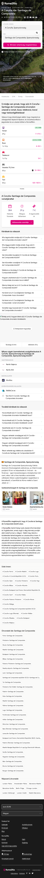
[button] (22, 45)
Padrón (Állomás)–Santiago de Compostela (16, 743)
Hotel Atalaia (7, 507)
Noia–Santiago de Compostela (12, 696)
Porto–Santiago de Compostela (12, 636)
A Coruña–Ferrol (8, 571)
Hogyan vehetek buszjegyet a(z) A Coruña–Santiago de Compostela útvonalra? (18, 444)
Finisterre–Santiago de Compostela (14, 640)
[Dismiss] (40, 76)
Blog (3, 831)
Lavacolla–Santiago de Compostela (14, 733)
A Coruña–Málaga (8, 604)
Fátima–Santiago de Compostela (13, 705)
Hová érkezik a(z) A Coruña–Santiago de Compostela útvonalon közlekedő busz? (17, 414)
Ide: (4, 34)
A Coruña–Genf (8, 595)
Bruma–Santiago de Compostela (13, 766)
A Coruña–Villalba (26, 613)
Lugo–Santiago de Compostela (12, 710)
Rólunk (4, 839)
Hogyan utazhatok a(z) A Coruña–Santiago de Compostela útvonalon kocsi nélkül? (19, 279)
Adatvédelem (14, 873)
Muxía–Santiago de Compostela (13, 645)
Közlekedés (5, 96)
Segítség (25, 843)
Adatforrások (26, 859)
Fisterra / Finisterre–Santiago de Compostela (17, 664)
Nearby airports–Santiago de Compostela (16, 668)
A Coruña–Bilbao (8, 585)
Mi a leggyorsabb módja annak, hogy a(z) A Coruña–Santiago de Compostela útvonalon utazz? (18, 247)
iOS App (6, 854)
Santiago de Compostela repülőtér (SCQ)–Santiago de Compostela (22, 677)
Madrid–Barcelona (35, 793)
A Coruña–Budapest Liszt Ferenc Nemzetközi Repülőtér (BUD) (22, 590)
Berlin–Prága (20, 788)
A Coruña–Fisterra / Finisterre (12, 599)
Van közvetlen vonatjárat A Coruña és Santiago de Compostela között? (19, 264)
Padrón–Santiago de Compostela (13, 691)
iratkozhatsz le (16, 78)
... (9, 482)
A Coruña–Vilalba (20, 595)
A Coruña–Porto (33, 576)
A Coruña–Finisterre (21, 581)
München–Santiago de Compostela (14, 724)
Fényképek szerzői (8, 859)
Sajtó (23, 839)
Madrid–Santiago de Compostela (13, 650)
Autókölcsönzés (27, 825)
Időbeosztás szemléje (20, 222)
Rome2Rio (7, 528)
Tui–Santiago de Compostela (12, 682)
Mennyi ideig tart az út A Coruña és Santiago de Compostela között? (20, 286)
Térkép (20, 96)
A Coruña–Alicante (21, 585)
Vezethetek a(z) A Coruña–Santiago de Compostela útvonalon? (16, 429)
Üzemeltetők (29, 96)
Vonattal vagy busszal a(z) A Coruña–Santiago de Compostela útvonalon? (19, 309)
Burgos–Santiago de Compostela (13, 771)
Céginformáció (36, 870)
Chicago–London (31, 788)
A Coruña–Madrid (20, 571)
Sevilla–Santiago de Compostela (13, 752)
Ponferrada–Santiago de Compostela (14, 715)
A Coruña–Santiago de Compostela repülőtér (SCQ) (19, 609)
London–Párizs (7, 784)
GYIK (13, 96)
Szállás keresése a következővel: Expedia (17, 52)
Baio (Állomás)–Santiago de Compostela (15, 729)
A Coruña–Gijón (8, 581)
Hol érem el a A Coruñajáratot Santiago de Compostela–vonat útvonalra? (18, 301)
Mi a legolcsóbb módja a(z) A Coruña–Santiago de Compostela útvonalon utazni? (19, 238)
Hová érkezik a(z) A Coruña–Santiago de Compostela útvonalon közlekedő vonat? (17, 421)
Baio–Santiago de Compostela (12, 761)
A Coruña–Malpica (8, 623)
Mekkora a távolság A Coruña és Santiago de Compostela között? (19, 271)
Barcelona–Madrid (35, 784)
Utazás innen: (8, 24)
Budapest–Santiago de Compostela (14, 654)
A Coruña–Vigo (34, 581)
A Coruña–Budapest (23, 618)
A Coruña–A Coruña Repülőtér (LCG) (14, 576)
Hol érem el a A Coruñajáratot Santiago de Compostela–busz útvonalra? (18, 294)
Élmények (5, 828)
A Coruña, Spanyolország (15, 28)
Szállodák (5, 825)
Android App (28, 854)
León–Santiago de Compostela (12, 673)
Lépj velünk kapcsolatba (9, 846)
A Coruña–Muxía (28, 599)
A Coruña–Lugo (34, 571)
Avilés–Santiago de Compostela (13, 719)
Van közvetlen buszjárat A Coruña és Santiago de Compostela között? (19, 256)
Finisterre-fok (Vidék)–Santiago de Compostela (18, 687)
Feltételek (22, 873)
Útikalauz (25, 828)
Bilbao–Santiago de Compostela (13, 659)
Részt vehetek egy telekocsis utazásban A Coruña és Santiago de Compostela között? (18, 452)
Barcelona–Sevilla (8, 788)
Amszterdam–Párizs (20, 784)
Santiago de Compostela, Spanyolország (22, 38)
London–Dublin (22, 793)
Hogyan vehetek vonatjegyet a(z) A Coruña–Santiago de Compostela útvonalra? (18, 436)
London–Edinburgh (9, 793)
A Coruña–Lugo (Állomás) (11, 613)
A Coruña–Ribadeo (8, 618)
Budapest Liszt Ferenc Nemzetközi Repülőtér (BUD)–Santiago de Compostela (22, 738)
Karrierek (4, 843)
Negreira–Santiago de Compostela (13, 757)
